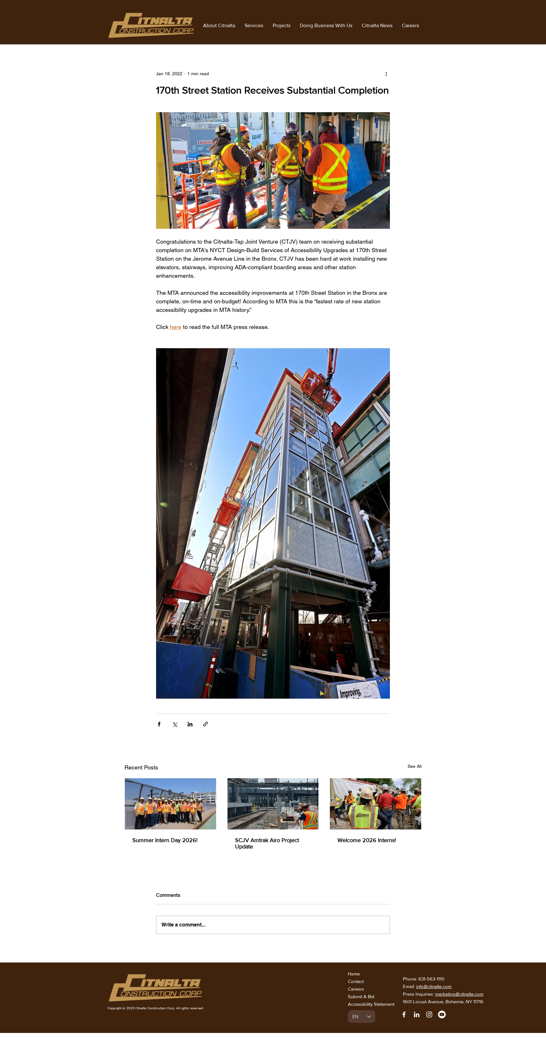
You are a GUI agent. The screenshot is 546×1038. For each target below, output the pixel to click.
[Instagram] (429, 1014)
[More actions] (386, 73)
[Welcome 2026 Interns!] (375, 803)
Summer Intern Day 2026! (164, 840)
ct (362, 981)
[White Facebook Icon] (404, 1014)
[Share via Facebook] (159, 724)
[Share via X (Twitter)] (175, 724)
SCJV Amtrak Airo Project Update (267, 843)
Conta (354, 981)
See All (415, 766)
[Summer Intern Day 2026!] (170, 803)
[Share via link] (206, 724)
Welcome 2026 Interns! (366, 840)
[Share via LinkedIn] (190, 724)
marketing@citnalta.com (459, 994)
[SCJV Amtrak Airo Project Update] (273, 803)
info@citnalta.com (434, 986)
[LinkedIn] (417, 1014)
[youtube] (442, 1014)
